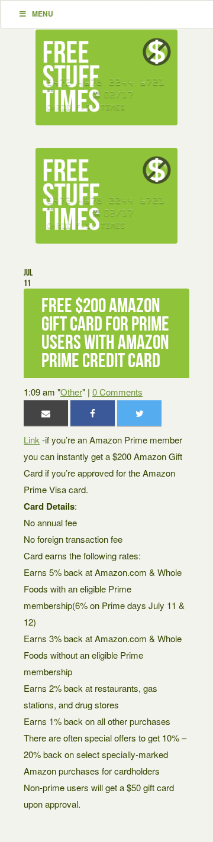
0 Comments (117, 392)
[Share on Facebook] (92, 413)
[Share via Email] (46, 413)
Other (71, 392)
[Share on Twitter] (139, 413)
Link (32, 439)
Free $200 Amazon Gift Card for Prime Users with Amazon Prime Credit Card (105, 332)
